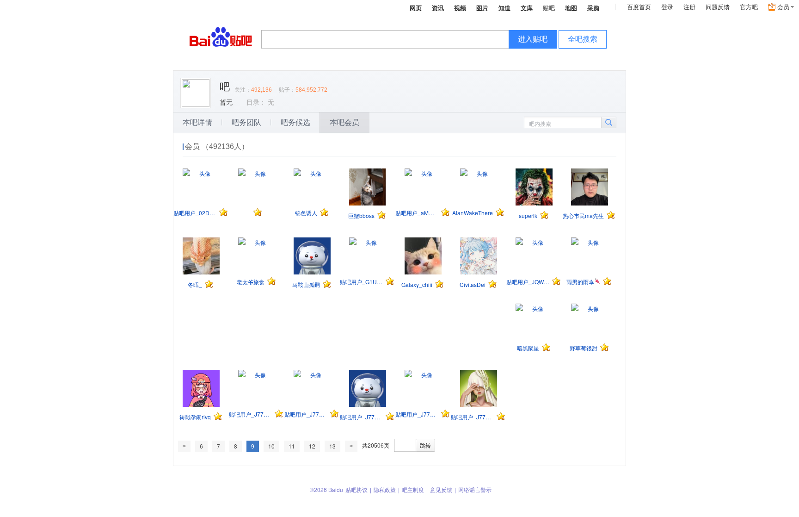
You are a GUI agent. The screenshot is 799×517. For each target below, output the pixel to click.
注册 (689, 7)
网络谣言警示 (475, 489)
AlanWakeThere (472, 213)
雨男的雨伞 (580, 282)
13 (332, 446)
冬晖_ (195, 284)
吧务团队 (246, 122)
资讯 (438, 7)
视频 (460, 7)
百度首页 (639, 7)
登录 (667, 7)
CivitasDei (473, 284)
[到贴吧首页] (221, 36)
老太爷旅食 (250, 282)
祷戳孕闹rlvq (195, 417)
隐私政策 (385, 489)
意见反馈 (441, 489)
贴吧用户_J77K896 (250, 414)
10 (271, 446)
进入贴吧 (532, 39)
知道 (504, 7)
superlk (528, 215)
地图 (571, 7)
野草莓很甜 (583, 348)
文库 (527, 7)
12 (312, 446)
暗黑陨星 (528, 348)
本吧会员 (344, 122)
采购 (593, 7)
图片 (482, 7)
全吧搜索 (582, 39)
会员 (783, 7)
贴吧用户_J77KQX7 (472, 417)
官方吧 (749, 7)
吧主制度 (413, 489)
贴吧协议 (356, 489)
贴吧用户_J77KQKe (361, 417)
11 (292, 446)
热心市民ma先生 (583, 215)
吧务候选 (295, 122)
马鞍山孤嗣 (306, 284)
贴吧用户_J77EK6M (305, 414)
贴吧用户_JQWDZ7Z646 (527, 282)
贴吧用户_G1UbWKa (361, 282)
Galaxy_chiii (416, 284)
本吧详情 (197, 122)
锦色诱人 (306, 213)
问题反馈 (718, 7)
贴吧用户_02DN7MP (194, 213)
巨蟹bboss (361, 215)
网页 (416, 7)
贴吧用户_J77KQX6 (416, 414)
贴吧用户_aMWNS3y (416, 213)
